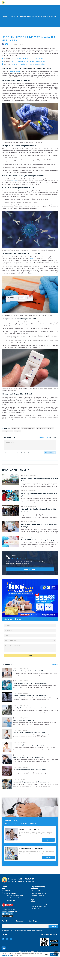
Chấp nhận (54, 954)
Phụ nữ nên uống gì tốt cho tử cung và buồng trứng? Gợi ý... (29, 745)
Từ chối (47, 954)
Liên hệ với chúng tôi (30, 569)
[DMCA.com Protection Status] (7, 914)
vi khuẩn (32, 258)
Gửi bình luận (49, 453)
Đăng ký (48, 437)
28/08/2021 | (23, 59)
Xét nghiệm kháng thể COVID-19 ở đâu (45, 428)
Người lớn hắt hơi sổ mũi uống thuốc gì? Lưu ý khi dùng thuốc (30, 732)
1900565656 (7, 890)
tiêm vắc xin (14, 181)
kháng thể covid (15, 428)
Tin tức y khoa (14, 16)
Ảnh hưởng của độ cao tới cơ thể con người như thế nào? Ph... (30, 708)
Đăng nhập (42, 437)
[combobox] (30, 640)
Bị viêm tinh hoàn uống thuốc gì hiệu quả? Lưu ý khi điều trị (29, 671)
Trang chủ (4, 16)
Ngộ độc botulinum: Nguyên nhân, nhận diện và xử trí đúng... (30, 769)
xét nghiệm (17, 431)
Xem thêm (55, 664)
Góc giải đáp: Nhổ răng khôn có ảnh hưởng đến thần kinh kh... (30, 683)
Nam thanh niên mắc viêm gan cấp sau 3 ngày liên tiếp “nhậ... (30, 695)
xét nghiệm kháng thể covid (28, 428)
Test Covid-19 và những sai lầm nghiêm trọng (37, 540)
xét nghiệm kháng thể (15, 71)
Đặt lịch (48, 840)
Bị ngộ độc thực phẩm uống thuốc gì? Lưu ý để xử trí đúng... (29, 757)
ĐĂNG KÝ (53, 926)
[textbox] (30, 640)
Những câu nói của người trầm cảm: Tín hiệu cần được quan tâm (31, 782)
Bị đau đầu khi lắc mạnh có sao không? (23, 720)
